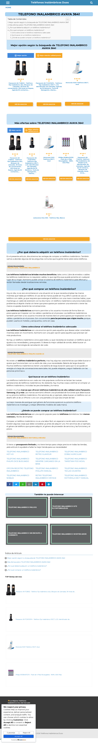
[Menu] (7, 2)
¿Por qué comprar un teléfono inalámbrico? (26, 30)
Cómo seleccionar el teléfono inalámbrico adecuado (30, 33)
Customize (11, 733)
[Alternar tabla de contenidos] (66, 19)
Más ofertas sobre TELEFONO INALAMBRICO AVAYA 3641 (31, 25)
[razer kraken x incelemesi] (49, 739)
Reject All (26, 733)
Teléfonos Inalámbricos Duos (50, 2)
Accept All (18, 736)
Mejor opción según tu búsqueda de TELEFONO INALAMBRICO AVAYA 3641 (39, 22)
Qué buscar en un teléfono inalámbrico (26, 35)
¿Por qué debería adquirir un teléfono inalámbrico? (29, 27)
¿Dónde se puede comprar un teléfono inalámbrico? (31, 38)
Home (8, 7)
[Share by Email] (29, 484)
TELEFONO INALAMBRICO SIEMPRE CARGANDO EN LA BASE (48, 461)
